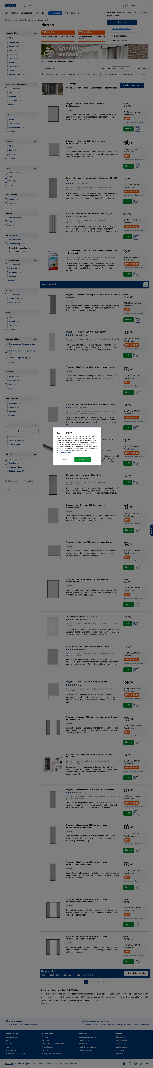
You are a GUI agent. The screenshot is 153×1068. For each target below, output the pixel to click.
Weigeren (65, 459)
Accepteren (83, 459)
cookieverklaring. (65, 452)
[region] (77, 446)
